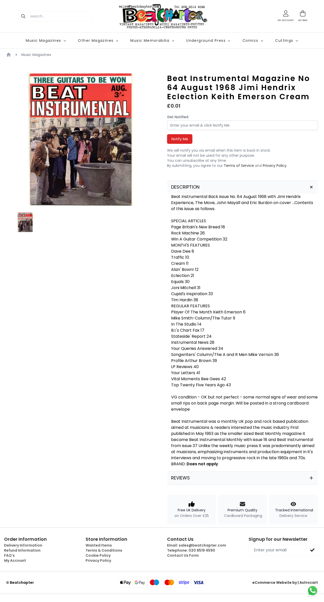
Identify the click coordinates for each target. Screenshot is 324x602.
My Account (15, 560)
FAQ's (9, 555)
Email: (196, 545)
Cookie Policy (98, 555)
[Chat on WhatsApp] (312, 590)
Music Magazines (36, 54)
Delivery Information (23, 545)
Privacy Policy (275, 165)
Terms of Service (239, 165)
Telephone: (191, 550)
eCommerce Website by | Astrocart (285, 582)
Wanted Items (99, 545)
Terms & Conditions (104, 550)
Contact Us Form (183, 555)
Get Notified (177, 116)
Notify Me (179, 139)
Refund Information (22, 550)
